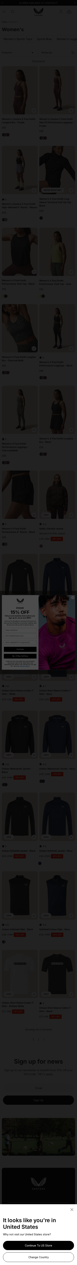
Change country (38, 1257)
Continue (20, 649)
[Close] (72, 1209)
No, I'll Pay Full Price (20, 656)
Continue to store (38, 1245)
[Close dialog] (72, 597)
